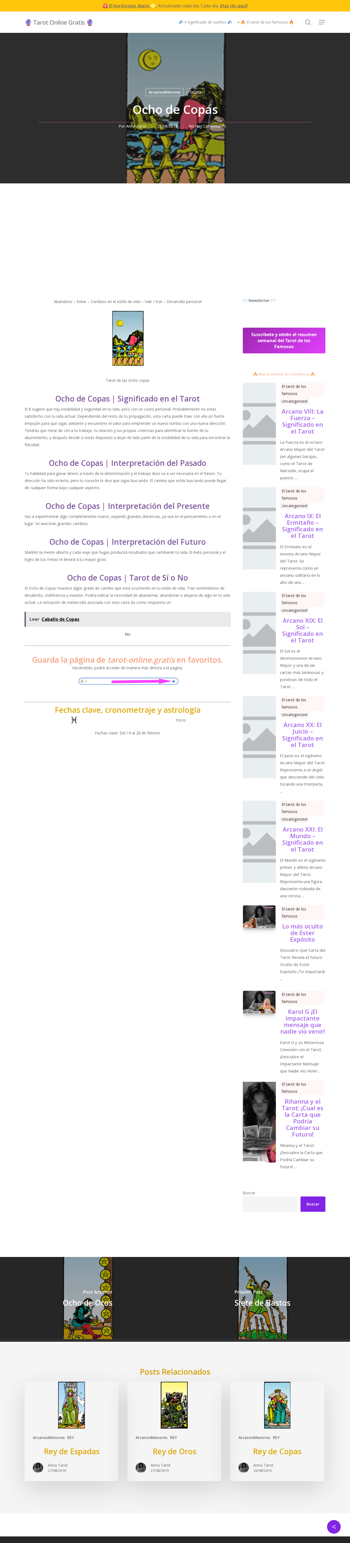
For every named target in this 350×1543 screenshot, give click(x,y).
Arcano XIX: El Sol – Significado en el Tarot (302, 630)
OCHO (195, 92)
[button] (322, 22)
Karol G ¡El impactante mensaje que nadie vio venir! (302, 1021)
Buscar (249, 1192)
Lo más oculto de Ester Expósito (302, 933)
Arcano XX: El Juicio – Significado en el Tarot (302, 734)
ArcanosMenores (164, 92)
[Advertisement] (175, 256)
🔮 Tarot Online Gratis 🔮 (59, 22)
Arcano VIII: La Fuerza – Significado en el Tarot (302, 421)
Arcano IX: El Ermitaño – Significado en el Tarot (302, 525)
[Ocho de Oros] (87, 1298)
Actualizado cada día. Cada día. (175, 6)
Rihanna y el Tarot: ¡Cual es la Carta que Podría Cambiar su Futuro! (302, 1118)
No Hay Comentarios (207, 126)
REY (70, 1437)
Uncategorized (294, 401)
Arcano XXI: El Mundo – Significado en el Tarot (302, 839)
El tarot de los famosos (294, 390)
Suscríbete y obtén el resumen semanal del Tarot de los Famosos (284, 340)
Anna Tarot (136, 126)
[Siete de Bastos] (262, 1298)
